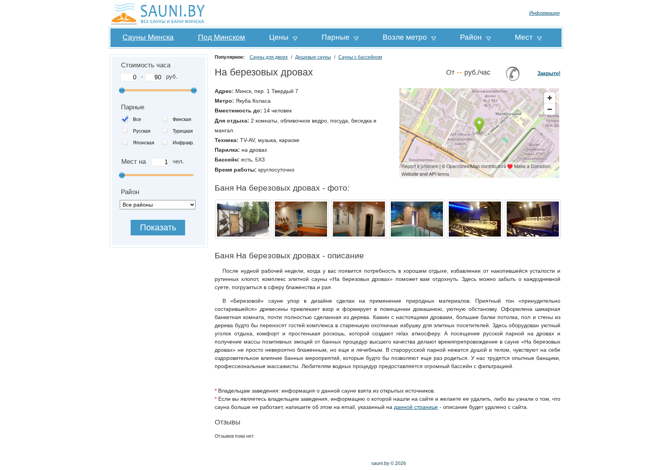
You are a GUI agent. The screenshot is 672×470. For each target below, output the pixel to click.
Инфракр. (183, 143)
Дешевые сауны (313, 57)
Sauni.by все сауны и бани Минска (159, 13)
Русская (141, 131)
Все (137, 119)
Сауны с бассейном (360, 57)
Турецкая (183, 131)
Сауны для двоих (269, 57)
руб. (171, 76)
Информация (544, 13)
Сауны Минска (148, 37)
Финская (182, 119)
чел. (178, 161)
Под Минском (221, 37)
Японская (143, 143)
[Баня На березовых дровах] (243, 237)
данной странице (416, 407)
